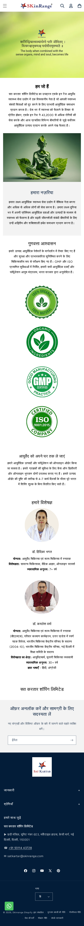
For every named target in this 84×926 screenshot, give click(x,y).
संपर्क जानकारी (57, 918)
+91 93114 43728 (20, 848)
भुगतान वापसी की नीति (56, 912)
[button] (5, 6)
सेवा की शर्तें (29, 918)
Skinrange (18, 912)
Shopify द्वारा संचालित (34, 912)
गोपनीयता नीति (75, 912)
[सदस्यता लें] (71, 740)
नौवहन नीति (42, 918)
